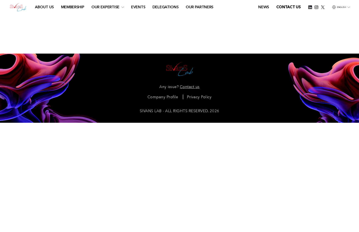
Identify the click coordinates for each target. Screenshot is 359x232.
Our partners (199, 7)
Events (138, 7)
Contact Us (288, 7)
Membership (72, 7)
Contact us (190, 86)
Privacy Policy (199, 97)
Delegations (165, 7)
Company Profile (163, 97)
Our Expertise (105, 7)
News (263, 7)
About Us (44, 7)
